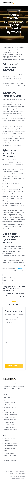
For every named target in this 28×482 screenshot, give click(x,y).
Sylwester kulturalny (10, 427)
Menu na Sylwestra (9, 438)
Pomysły (6, 440)
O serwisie (9, 471)
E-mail (7, 350)
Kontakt (9, 476)
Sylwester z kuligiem (10, 410)
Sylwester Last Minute (10, 429)
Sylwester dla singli (9, 422)
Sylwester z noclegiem (10, 400)
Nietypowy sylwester (10, 407)
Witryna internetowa (11, 357)
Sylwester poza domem (14, 10)
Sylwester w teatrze (8, 282)
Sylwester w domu (9, 458)
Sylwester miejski (9, 453)
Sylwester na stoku (9, 412)
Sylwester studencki (9, 417)
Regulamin (22, 473)
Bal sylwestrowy (8, 397)
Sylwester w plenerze (10, 420)
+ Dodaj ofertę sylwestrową (17, 478)
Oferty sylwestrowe (20, 476)
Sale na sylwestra (9, 425)
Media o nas (13, 473)
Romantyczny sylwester (10, 415)
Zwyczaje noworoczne (10, 463)
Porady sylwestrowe (9, 448)
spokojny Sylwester (8, 277)
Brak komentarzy (20, 38)
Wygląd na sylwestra (10, 460)
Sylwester (6, 450)
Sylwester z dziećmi (9, 402)
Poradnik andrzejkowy (10, 443)
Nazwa (7, 342)
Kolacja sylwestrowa (9, 405)
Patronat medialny (20, 471)
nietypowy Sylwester (9, 274)
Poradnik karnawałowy (10, 445)
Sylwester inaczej (8, 280)
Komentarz (8, 322)
